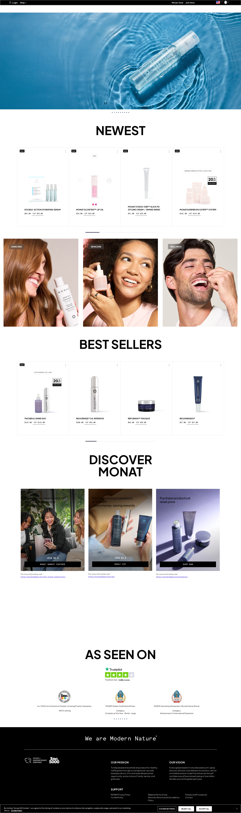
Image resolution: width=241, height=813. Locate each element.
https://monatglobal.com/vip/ (101, 576)
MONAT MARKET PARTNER (52, 564)
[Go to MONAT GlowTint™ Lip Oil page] (94, 180)
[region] (120, 808)
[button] (219, 2)
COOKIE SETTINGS (167, 809)
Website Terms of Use (157, 794)
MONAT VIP (120, 564)
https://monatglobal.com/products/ (172, 577)
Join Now (190, 3)
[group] (120, 61)
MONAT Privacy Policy (120, 794)
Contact (189, 797)
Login (15, 3)
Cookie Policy (117, 797)
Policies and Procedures (196, 794)
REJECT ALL (186, 809)
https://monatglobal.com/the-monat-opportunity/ (43, 577)
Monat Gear (178, 3)
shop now (43, 219)
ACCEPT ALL (204, 809)
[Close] (237, 808)
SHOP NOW (188, 564)
